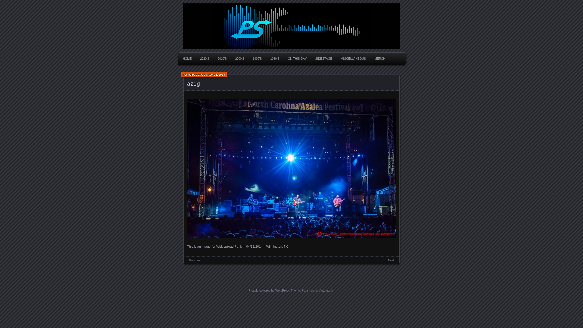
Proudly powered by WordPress (269, 290)
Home (187, 58)
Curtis (199, 74)
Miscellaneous (353, 58)
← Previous (193, 260)
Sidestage (323, 58)
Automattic (326, 290)
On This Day (297, 58)
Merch (379, 58)
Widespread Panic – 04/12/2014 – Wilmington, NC (252, 246)
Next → (392, 260)
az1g (193, 83)
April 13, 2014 (216, 74)
